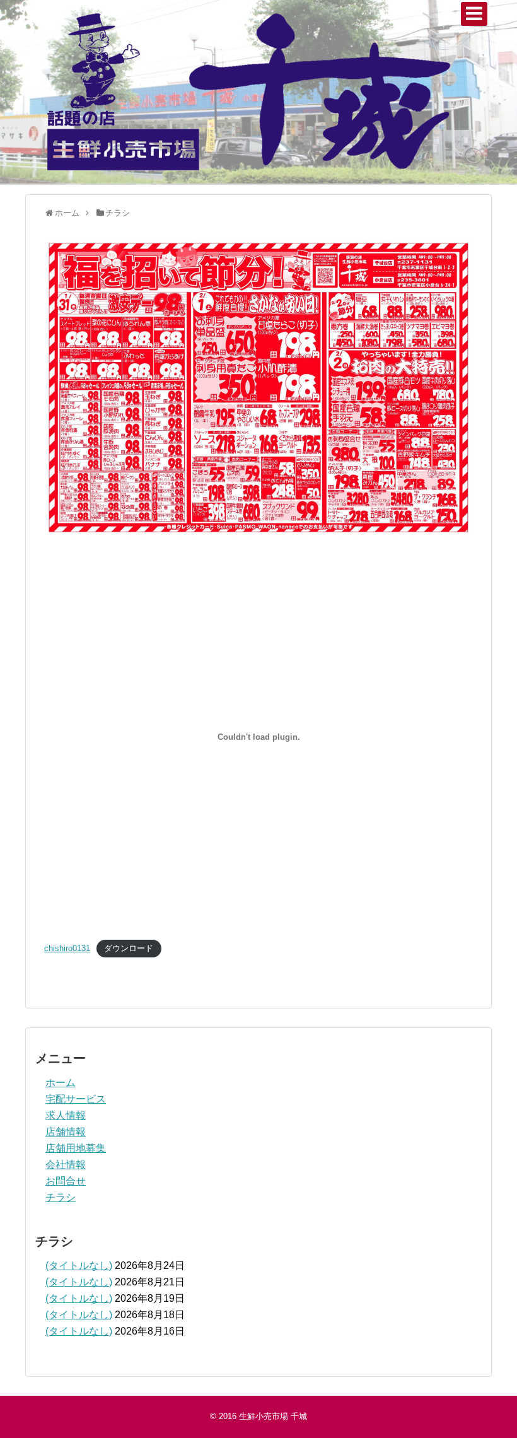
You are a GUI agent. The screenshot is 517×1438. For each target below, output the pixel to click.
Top (487, 1408)
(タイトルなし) (78, 1265)
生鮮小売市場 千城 (273, 1416)
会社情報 (65, 1164)
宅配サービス (75, 1099)
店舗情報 (65, 1131)
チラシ (60, 1197)
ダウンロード (128, 948)
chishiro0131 (67, 948)
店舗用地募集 (75, 1148)
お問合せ (65, 1181)
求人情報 (65, 1115)
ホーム (60, 1082)
